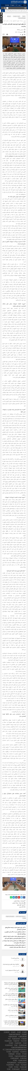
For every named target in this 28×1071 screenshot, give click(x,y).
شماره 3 (18, 1054)
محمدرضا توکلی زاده (12, 1062)
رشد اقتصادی (24, 1051)
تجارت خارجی (18, 1043)
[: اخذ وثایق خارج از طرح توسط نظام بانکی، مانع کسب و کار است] (3, 34)
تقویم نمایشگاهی (23, 1045)
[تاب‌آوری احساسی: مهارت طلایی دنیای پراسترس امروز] (14, 990)
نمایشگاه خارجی (11, 1064)
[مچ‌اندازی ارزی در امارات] (14, 1011)
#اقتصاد (25, 1032)
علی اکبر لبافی (23, 1058)
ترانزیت (11, 1043)
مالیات (15, 1060)
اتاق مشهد (24, 1038)
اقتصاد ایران (24, 1041)
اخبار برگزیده (16, 16)
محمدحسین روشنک (22, 1062)
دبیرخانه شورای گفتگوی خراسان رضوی (19, 1047)
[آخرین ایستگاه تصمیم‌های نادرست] (14, 972)
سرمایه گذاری (16, 1051)
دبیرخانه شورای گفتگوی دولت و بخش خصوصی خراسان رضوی (16, 1049)
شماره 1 (9, 1051)
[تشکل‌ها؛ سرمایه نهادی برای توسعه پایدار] (14, 966)
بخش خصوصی (9, 1041)
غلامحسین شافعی (15, 1058)
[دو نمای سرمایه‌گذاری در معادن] (14, 1017)
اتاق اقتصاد (7, 1032)
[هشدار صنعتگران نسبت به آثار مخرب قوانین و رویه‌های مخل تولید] (14, 995)
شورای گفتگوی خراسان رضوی (21, 1056)
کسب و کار (24, 1069)
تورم (16, 1045)
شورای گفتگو (12, 1054)
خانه (24, 16)
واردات (16, 1067)
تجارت (25, 1043)
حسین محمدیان (9, 1045)
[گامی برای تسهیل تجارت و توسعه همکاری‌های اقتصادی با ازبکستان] (14, 984)
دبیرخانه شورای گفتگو (20, 916)
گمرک (9, 1069)
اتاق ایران (24, 1034)
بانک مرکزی (17, 1041)
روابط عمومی (15, 903)
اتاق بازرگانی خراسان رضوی (15, 1034)
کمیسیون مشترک (16, 1069)
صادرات (11, 1056)
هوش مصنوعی (23, 1067)
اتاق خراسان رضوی (13, 1036)
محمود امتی (24, 1064)
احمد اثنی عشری (16, 1038)
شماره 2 (24, 1054)
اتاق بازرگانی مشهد (23, 1036)
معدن (18, 1064)
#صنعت (13, 1032)
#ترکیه (19, 1032)
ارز (9, 1038)
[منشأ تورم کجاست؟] (14, 960)
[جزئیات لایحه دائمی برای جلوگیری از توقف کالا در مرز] (14, 1006)
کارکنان (11, 1067)
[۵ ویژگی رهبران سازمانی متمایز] (14, 1001)
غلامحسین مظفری (23, 1060)
